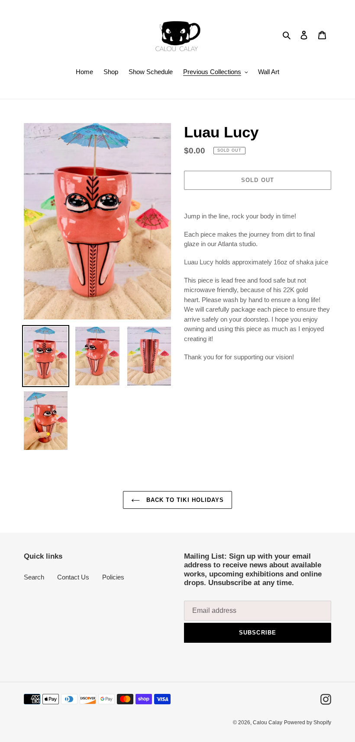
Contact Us (73, 577)
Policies (113, 577)
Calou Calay (267, 722)
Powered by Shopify (307, 722)
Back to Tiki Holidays (184, 500)
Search (34, 577)
